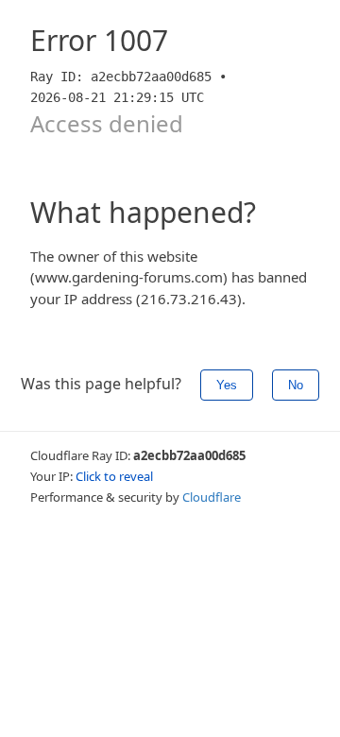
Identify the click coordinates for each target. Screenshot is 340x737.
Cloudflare (211, 497)
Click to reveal (114, 476)
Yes (226, 385)
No (295, 385)
